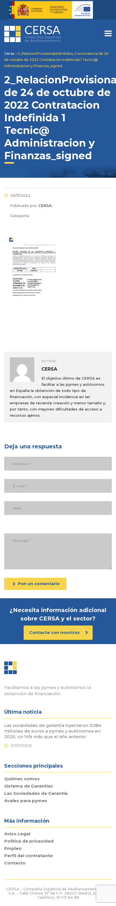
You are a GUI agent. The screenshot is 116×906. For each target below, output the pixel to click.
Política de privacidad (28, 841)
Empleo (13, 848)
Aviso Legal (17, 834)
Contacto (15, 863)
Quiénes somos (22, 779)
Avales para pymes (25, 800)
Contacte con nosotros (55, 632)
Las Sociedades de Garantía (36, 793)
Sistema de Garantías (28, 786)
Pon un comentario (38, 583)
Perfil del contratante (28, 855)
